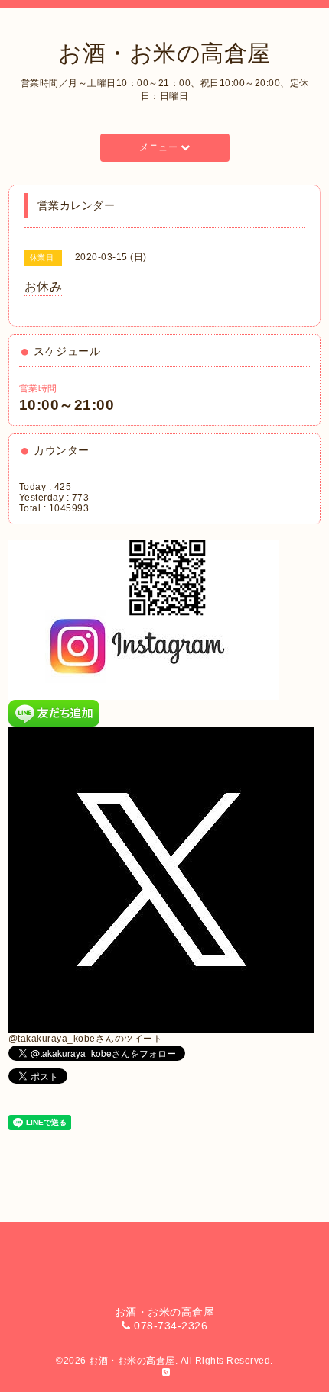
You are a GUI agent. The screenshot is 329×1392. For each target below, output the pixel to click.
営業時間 (38, 388)
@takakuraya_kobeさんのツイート (85, 1038)
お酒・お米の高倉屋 (164, 53)
